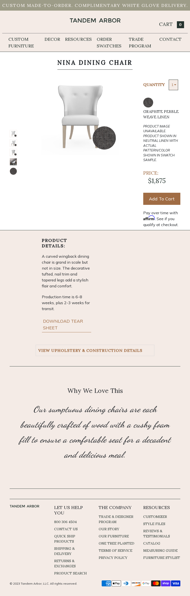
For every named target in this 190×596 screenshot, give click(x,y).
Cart (170, 24)
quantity (154, 84)
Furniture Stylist (161, 557)
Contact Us (66, 529)
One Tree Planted (116, 543)
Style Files (154, 524)
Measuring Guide (160, 550)
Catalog (151, 543)
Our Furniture (114, 536)
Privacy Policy (113, 557)
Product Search (70, 573)
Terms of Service (115, 550)
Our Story (109, 529)
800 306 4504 (65, 522)
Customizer (155, 516)
